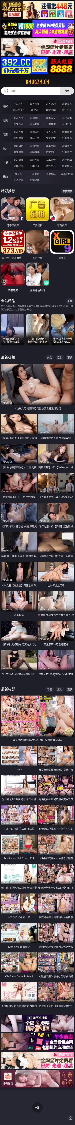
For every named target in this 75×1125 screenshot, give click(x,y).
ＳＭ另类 (67, 123)
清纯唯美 (35, 152)
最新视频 (8, 357)
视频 (5, 120)
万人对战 (51, 103)
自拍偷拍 (35, 118)
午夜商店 (35, 174)
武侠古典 (67, 160)
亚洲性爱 (18, 132)
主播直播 (51, 123)
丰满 (49, 689)
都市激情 (18, 160)
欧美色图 (51, 146)
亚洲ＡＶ (18, 118)
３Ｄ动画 (67, 118)
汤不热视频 (67, 174)
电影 (5, 134)
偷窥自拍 (18, 146)
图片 (5, 148)
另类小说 (35, 166)
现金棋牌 (51, 109)
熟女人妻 (18, 123)
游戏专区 (67, 103)
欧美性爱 (67, 132)
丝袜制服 (35, 123)
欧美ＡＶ (51, 118)
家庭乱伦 (35, 160)
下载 (69, 301)
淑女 (59, 689)
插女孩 (18, 174)
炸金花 (34, 109)
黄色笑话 (51, 166)
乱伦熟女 (51, 138)
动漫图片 (67, 146)
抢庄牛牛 (67, 109)
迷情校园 (18, 166)
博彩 (5, 106)
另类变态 (67, 138)
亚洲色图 (35, 146)
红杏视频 (18, 180)
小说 (5, 162)
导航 (5, 176)
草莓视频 (51, 174)
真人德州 (35, 103)
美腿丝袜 (18, 152)
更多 (69, 357)
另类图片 (67, 152)
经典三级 (35, 138)
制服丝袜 (18, 138)
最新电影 (8, 689)
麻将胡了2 (18, 109)
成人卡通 (51, 132)
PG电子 (18, 103)
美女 (49, 357)
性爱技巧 (67, 166)
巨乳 (59, 357)
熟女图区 (51, 152)
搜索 (67, 90)
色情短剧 (35, 180)
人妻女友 (51, 160)
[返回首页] (70, 1117)
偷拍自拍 (35, 132)
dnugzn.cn (37, 81)
